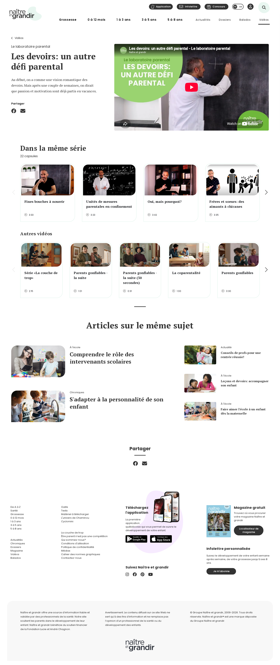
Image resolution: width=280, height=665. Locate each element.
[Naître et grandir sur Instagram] (127, 574)
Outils (64, 507)
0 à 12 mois (97, 20)
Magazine (16, 550)
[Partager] (13, 110)
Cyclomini (67, 521)
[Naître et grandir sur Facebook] (135, 574)
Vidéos (264, 20)
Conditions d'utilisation (75, 543)
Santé (14, 510)
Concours (219, 6)
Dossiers (225, 20)
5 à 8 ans (175, 20)
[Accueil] (26, 13)
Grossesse (68, 20)
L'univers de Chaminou (75, 518)
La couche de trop (72, 532)
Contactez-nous (71, 558)
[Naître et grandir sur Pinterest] (142, 574)
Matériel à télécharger (75, 514)
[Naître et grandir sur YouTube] (150, 574)
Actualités (203, 20)
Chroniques (17, 543)
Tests (64, 510)
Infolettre (191, 6)
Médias (65, 550)
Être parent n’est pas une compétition (84, 536)
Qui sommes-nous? (73, 540)
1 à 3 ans (124, 20)
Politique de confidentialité (77, 547)
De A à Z (15, 507)
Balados (245, 20)
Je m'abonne (221, 571)
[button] (266, 192)
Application (163, 6)
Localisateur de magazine (248, 530)
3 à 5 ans (149, 20)
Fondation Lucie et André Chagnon (48, 629)
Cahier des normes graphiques (80, 554)
